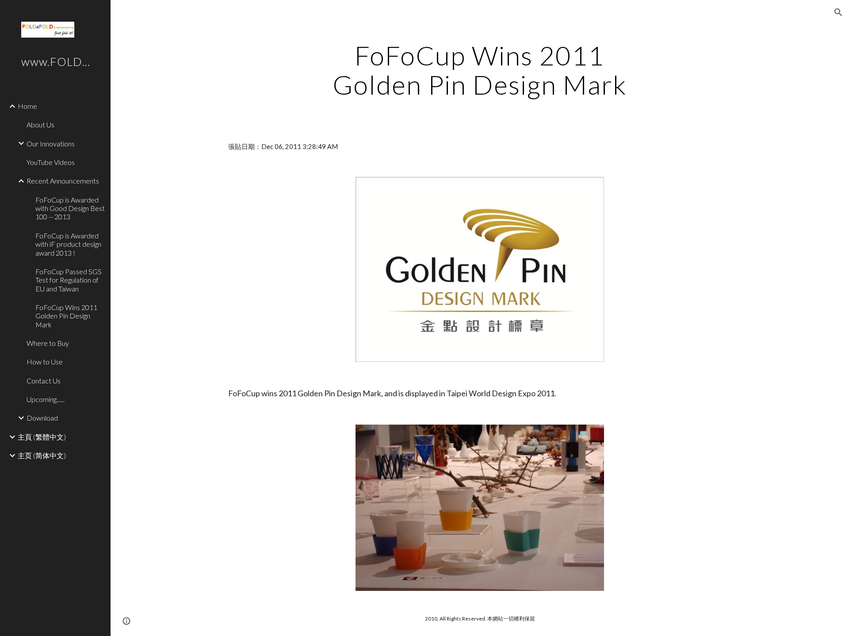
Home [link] (27, 106)
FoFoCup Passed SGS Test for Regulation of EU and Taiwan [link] (68, 280)
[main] (480, 70)
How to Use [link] (45, 361)
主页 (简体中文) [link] (42, 455)
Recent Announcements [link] (63, 180)
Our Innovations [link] (51, 143)
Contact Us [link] (44, 380)
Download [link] (42, 418)
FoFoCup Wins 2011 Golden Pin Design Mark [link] (66, 316)
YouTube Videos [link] (51, 162)
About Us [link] (40, 124)
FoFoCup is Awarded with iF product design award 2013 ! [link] (68, 244)
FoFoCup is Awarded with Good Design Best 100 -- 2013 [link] (70, 208)
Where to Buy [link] (48, 343)
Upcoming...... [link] (46, 399)
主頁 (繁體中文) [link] (42, 437)
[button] (838, 12)
